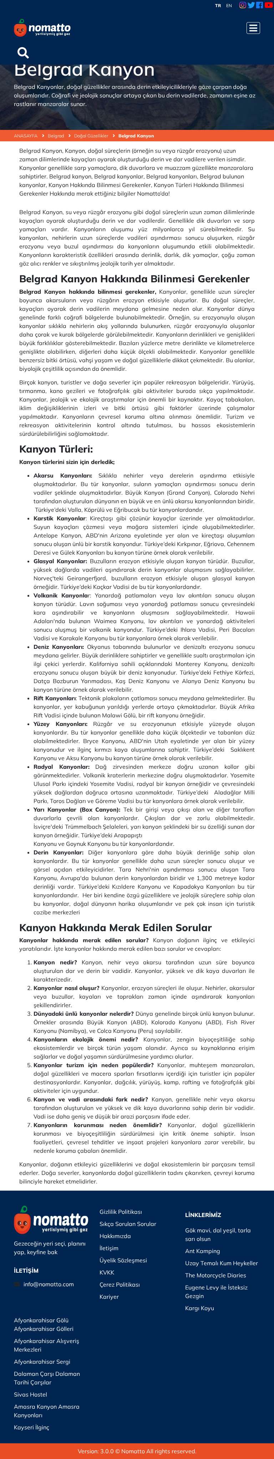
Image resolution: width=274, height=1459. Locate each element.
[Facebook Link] (259, 5)
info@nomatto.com (49, 1284)
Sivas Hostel (30, 1394)
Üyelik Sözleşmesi (123, 1260)
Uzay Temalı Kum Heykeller (221, 1263)
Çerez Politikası (120, 1284)
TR (218, 5)
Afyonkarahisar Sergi (42, 1361)
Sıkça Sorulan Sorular (128, 1223)
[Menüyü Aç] (253, 28)
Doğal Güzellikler (91, 135)
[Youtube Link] (268, 5)
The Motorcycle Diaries (215, 1275)
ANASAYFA (26, 135)
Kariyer (109, 1296)
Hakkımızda (115, 1236)
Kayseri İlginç (31, 1427)
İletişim (109, 1248)
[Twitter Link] (251, 5)
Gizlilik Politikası (121, 1211)
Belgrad (56, 135)
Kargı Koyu (199, 1308)
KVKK (107, 1272)
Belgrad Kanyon (136, 135)
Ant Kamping (202, 1250)
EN (229, 5)
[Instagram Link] (242, 5)
